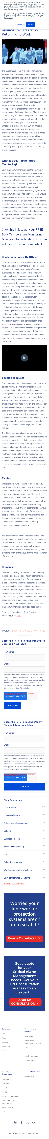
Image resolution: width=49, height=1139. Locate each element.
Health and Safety (24, 815)
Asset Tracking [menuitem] (29, 1060)
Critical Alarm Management (24, 823)
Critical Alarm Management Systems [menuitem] (32, 1042)
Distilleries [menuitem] (5, 1084)
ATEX (24, 854)
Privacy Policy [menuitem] (29, 1077)
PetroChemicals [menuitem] (7, 1108)
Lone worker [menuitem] (29, 1036)
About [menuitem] (4, 1038)
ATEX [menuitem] (26, 1048)
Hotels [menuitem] (4, 1092)
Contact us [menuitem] (6, 1051)
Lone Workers (24, 807)
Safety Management (24, 862)
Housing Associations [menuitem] (10, 1096)
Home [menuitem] (4, 1034)
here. (19, 615)
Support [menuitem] (5, 1042)
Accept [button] (30, 24)
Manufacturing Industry (24, 846)
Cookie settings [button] (19, 24)
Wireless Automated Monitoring (24, 870)
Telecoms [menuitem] (28, 1052)
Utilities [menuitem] (4, 1112)
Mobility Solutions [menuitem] (31, 1056)
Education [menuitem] (5, 1079)
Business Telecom (24, 838)
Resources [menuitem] (6, 1047)
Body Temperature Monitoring (28, 630)
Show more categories (14, 883)
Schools (24, 831)
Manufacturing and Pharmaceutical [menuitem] (9, 1102)
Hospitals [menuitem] (5, 1088)
